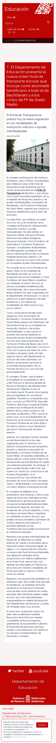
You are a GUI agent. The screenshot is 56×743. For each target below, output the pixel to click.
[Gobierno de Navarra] (28, 698)
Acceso (33, 29)
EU (14, 32)
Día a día (9, 40)
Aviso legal (7, 708)
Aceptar (42, 725)
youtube (40, 670)
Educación (17, 9)
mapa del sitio (14, 29)
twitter (18, 670)
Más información (19, 737)
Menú (10, 17)
